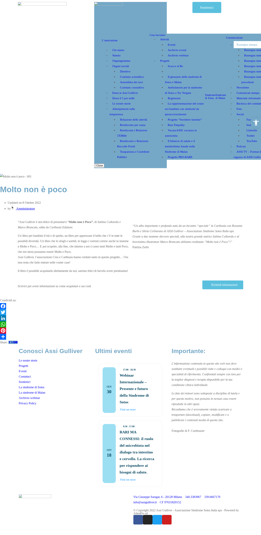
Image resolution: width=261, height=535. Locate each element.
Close (99, 165)
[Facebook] (130, 306)
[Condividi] (130, 337)
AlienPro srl (140, 513)
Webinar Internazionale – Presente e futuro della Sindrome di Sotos (134, 388)
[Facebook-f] (138, 519)
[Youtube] (167, 519)
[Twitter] (130, 312)
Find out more (128, 409)
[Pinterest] (130, 330)
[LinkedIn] (130, 318)
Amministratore (25, 208)
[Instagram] (147, 519)
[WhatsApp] (130, 324)
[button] (256, 123)
